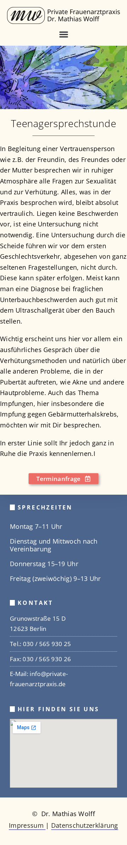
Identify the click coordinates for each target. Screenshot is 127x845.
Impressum (27, 825)
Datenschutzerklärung (84, 825)
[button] (63, 34)
